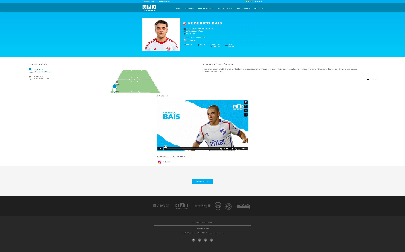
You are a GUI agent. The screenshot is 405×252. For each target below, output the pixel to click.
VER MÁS (373, 79)
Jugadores (189, 8)
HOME (178, 8)
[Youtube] (259, 1)
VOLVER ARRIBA (202, 181)
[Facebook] (255, 1)
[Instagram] (262, 1)
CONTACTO (258, 8)
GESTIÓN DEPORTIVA (205, 8)
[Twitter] (257, 1)
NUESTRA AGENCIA (243, 8)
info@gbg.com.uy (208, 222)
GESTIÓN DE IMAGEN (225, 8)
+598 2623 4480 (196, 222)
